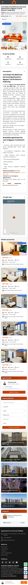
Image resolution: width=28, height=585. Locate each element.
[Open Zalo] (25, 568)
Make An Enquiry (14, 392)
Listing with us (4, 549)
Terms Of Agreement (6, 553)
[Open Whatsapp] (25, 564)
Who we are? (4, 547)
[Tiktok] (9, 562)
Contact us (4, 551)
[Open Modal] (24, 582)
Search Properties (14, 427)
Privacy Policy (4, 555)
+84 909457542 (7, 537)
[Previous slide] (3, 32)
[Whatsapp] (6, 562)
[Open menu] (2, 2)
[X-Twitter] (13, 562)
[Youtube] (16, 562)
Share (5, 19)
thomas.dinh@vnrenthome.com (12, 389)
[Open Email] (25, 577)
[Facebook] (2, 562)
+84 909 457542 (8, 387)
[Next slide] (24, 32)
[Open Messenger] (25, 572)
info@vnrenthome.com (11, 185)
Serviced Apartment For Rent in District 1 (15, 14)
